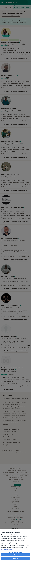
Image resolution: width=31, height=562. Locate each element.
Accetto (15, 558)
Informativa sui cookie (6, 549)
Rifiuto (15, 555)
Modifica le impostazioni (15, 552)
